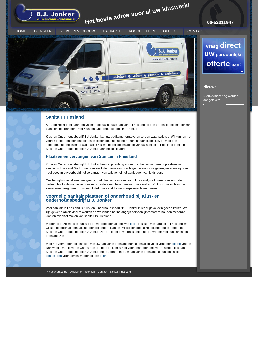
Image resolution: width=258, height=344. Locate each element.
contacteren (54, 256)
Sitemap (90, 271)
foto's (133, 224)
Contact (102, 271)
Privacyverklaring (56, 271)
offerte (176, 244)
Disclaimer (76, 271)
